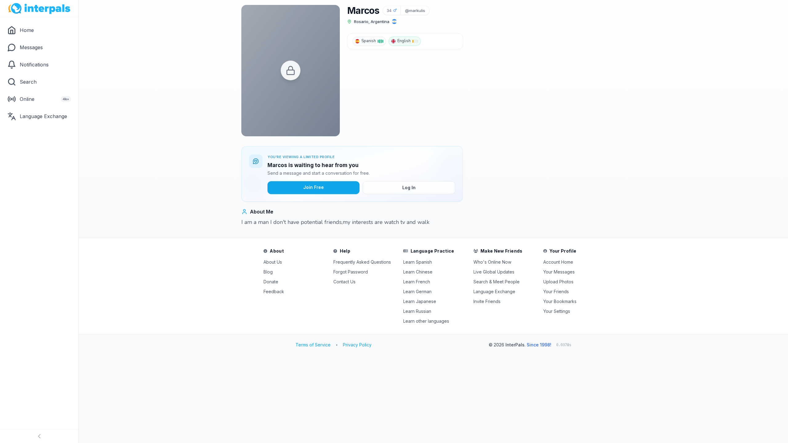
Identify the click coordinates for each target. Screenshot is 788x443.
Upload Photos (558, 281)
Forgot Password (350, 271)
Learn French (416, 281)
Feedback (273, 291)
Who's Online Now (492, 262)
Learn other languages (426, 321)
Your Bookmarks (560, 301)
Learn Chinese (417, 271)
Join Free (313, 187)
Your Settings (556, 311)
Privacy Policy (357, 344)
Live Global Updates (493, 271)
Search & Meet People (496, 281)
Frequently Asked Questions (362, 262)
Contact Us (344, 281)
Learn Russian (417, 311)
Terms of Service (313, 344)
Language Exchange (494, 291)
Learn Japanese (419, 301)
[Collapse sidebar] (39, 436)
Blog (268, 271)
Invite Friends (487, 301)
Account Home (558, 262)
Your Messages (559, 271)
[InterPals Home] (39, 8)
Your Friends (556, 291)
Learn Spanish (417, 262)
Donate (270, 281)
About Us (272, 262)
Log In (409, 187)
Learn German (417, 291)
